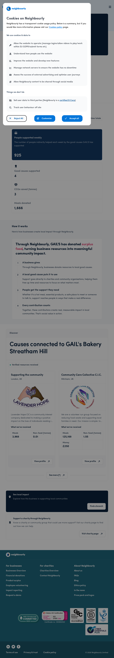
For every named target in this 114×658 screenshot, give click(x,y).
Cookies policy (55, 27)
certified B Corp (67, 100)
